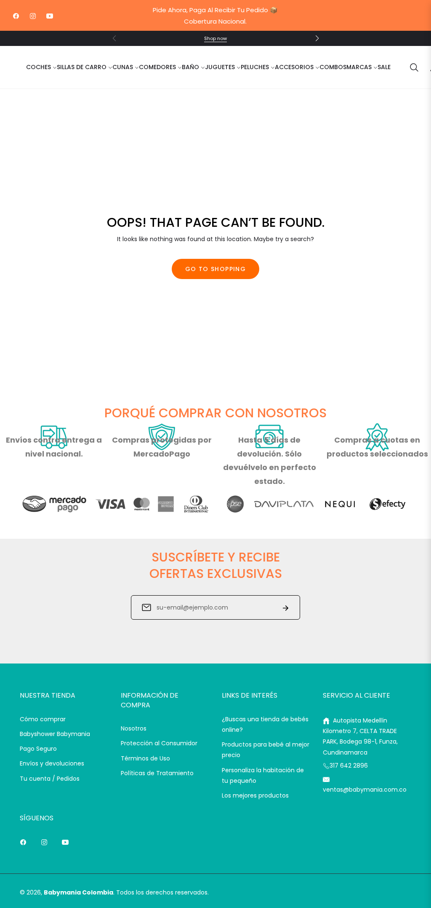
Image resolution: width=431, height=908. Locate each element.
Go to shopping (215, 269)
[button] (317, 38)
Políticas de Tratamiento (157, 773)
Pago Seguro (38, 748)
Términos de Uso (145, 758)
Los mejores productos (255, 795)
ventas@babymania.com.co (365, 789)
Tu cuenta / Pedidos (50, 778)
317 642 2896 (349, 765)
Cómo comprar (43, 719)
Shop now (215, 38)
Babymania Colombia (78, 892)
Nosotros (133, 728)
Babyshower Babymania (55, 734)
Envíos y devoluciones (52, 763)
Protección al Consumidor (159, 743)
